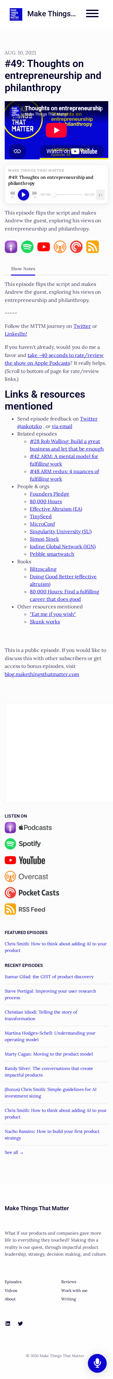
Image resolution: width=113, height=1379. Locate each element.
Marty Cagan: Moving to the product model (49, 1054)
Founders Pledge (49, 494)
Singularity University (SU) (61, 531)
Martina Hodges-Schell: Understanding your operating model (50, 1036)
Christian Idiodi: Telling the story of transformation (41, 1015)
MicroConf (42, 524)
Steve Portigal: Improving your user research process (50, 994)
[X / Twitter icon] (20, 1323)
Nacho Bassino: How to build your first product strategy (52, 1135)
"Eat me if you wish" (53, 614)
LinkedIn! (16, 334)
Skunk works (45, 621)
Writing (68, 1299)
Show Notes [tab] (23, 268)
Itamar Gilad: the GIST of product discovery (49, 976)
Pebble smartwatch (52, 554)
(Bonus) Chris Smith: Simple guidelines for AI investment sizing (51, 1093)
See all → (14, 1152)
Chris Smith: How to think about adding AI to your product (56, 947)
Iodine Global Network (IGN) (63, 546)
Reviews (68, 1281)
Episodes (13, 1281)
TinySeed (41, 516)
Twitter (82, 326)
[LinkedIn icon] (8, 1323)
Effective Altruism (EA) (56, 509)
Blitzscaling (43, 569)
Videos (11, 1290)
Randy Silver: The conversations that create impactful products (49, 1072)
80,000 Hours (46, 501)
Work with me (74, 1290)
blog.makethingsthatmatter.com (42, 674)
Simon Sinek (44, 539)
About (10, 1299)
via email (62, 426)
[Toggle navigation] (92, 14)
